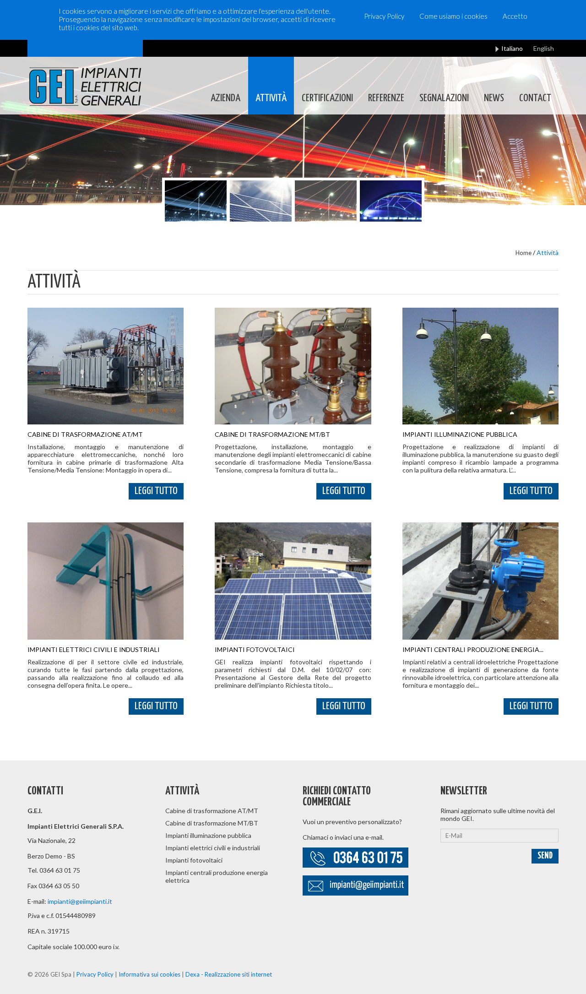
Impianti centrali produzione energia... (472, 649)
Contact (535, 98)
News (494, 98)
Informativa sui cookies (149, 974)
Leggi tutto (156, 491)
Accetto (515, 16)
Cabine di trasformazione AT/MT (85, 434)
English (543, 48)
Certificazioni (327, 98)
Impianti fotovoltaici (255, 649)
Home (523, 252)
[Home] (85, 74)
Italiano (512, 48)
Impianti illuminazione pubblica (459, 434)
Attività (271, 98)
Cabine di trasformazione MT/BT (272, 434)
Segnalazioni (444, 98)
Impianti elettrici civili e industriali (93, 649)
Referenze (386, 98)
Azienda (225, 98)
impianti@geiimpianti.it (80, 901)
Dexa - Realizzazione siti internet (228, 974)
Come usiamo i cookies (453, 16)
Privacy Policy (384, 16)
